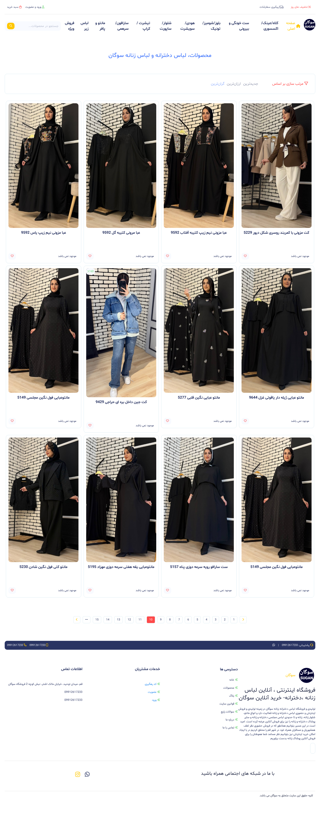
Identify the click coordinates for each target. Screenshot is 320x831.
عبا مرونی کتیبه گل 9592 (121, 232)
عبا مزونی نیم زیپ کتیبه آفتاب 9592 (199, 232)
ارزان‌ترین (234, 83)
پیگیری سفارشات (269, 7)
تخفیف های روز (299, 7)
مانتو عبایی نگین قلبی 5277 (199, 397)
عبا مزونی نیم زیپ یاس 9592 (43, 232)
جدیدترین (250, 83)
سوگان (274, 796)
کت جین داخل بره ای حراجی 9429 (121, 402)
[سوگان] (309, 26)
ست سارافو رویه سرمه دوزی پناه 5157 (199, 567)
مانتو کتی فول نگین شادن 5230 (43, 567)
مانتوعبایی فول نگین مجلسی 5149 (43, 397)
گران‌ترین (217, 83)
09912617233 (289, 645)
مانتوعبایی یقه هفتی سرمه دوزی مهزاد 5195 (121, 567)
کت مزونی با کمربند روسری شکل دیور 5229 (276, 232)
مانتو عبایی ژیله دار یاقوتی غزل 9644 (276, 397)
